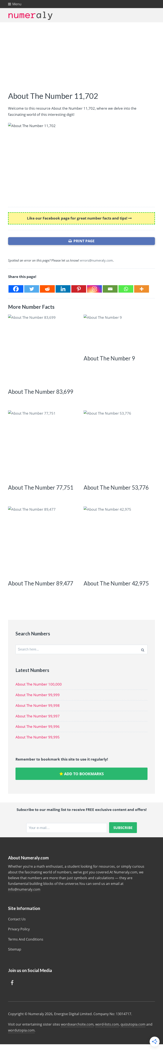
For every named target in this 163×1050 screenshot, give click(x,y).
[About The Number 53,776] (118, 445)
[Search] (143, 649)
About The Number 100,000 (38, 684)
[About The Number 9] (118, 333)
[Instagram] (94, 289)
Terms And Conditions (25, 939)
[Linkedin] (63, 289)
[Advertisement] (81, 54)
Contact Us (17, 919)
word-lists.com (107, 1024)
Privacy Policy (19, 929)
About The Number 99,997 (37, 716)
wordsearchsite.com (77, 1024)
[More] (141, 289)
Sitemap (14, 949)
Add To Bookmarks (83, 773)
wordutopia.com (21, 1030)
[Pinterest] (78, 289)
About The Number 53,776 (116, 487)
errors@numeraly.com (96, 260)
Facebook (12, 982)
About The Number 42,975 (116, 583)
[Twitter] (31, 289)
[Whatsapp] (125, 289)
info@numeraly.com (24, 889)
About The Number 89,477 (40, 583)
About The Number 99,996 (37, 726)
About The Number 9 (109, 358)
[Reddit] (47, 289)
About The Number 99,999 (37, 694)
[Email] (110, 289)
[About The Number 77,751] (43, 445)
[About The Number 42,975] (118, 541)
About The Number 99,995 (37, 737)
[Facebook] (15, 289)
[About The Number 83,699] (43, 349)
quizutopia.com (133, 1024)
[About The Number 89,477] (43, 541)
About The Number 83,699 (40, 391)
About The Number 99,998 (37, 705)
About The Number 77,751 (40, 487)
